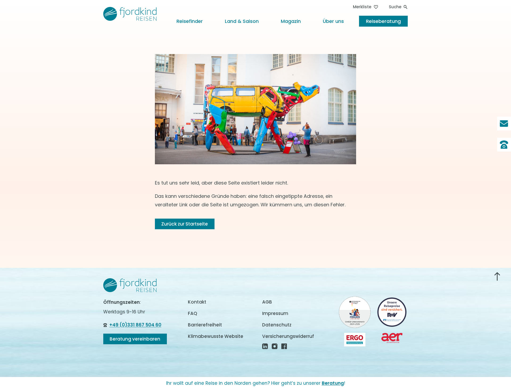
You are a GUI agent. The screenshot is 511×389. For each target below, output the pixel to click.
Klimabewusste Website (215, 336)
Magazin (291, 21)
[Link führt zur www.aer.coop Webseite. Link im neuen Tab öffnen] (391, 338)
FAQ (192, 313)
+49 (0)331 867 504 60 (135, 325)
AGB (267, 302)
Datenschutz (276, 325)
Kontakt (197, 302)
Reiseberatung (383, 21)
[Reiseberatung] (504, 123)
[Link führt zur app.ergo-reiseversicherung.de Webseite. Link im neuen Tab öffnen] (354, 339)
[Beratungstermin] (504, 144)
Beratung (333, 383)
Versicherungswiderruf (288, 336)
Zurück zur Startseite (184, 224)
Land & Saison (242, 21)
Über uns (333, 21)
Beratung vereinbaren (135, 339)
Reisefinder (189, 21)
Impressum (275, 313)
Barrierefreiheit (205, 325)
